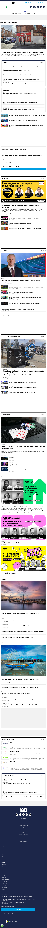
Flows (11, 767)
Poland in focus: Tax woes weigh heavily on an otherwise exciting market (25, 228)
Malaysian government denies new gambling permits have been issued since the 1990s (22, 83)
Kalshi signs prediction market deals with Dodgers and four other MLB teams (20, 704)
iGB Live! (3, 875)
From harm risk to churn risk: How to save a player (13, 542)
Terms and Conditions (18, 925)
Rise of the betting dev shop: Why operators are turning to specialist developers (21, 155)
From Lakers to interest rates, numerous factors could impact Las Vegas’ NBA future (22, 631)
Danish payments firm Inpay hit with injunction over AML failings (17, 637)
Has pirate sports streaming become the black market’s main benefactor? (17, 309)
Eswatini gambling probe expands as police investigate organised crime (18, 109)
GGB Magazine (4, 887)
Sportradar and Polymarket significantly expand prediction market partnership (20, 792)
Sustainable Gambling (5, 369)
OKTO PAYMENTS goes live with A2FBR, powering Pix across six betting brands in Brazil (21, 79)
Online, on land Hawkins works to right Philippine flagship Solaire (23, 120)
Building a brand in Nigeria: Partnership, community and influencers (23, 218)
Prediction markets (5, 703)
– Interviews (16, 121)
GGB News (3, 885)
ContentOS (23, 11)
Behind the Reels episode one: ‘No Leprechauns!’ (13, 149)
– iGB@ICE (16, 383)
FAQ (2, 866)
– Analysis (9, 162)
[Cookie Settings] (2, 925)
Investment (3, 630)
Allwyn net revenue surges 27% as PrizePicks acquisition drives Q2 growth (19, 74)
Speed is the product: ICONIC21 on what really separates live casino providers (20, 102)
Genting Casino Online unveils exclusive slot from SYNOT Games (17, 783)
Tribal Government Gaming (6, 891)
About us (3, 862)
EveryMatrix (12, 747)
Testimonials (3, 870)
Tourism (3, 159)
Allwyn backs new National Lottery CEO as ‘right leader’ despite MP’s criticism (19, 93)
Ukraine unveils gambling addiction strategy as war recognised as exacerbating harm (21, 66)
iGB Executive (4, 881)
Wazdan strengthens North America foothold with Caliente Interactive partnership (21, 787)
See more (41, 62)
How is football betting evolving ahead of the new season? (14, 314)
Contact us (3, 864)
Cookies (11, 925)
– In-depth (9, 156)
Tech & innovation (24, 841)
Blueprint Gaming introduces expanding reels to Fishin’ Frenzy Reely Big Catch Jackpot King (23, 796)
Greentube (12, 756)
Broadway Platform (14, 751)
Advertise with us (4, 868)
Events (2, 852)
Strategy (24, 839)
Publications (27, 13)
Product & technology (5, 153)
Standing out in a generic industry (16, 464)
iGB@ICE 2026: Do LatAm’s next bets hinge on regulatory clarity (22, 392)
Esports (23, 820)
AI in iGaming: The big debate (8, 573)
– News (8, 67)
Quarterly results (4, 624)
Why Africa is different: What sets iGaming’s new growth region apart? (22, 506)
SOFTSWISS (12, 761)
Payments (3, 635)
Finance (4, 69)
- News (7, 897)
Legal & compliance (6, 82)
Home (2, 849)
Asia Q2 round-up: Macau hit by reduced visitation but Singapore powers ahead (21, 625)
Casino (10, 119)
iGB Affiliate (3, 877)
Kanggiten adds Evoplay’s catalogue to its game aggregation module (18, 779)
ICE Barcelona (4, 883)
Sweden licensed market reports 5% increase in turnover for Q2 (16, 70)
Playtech (12, 742)
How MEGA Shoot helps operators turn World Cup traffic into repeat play (24, 458)
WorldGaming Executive (16, 13)
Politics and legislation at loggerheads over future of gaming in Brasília (24, 303)
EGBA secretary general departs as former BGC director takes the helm (18, 97)
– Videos (8, 150)
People (4, 92)
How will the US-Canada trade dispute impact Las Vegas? (15, 161)
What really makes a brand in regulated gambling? (20, 223)
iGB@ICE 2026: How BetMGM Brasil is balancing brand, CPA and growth (24, 387)
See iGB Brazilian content (12, 7)
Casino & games (23, 818)
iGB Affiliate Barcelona (5, 879)
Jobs (34, 13)
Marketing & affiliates (13, 386)
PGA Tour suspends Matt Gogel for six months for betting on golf (17, 699)
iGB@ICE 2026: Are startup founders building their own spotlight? (23, 382)
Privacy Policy (5, 925)
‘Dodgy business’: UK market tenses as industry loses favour (22, 52)
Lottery (23, 827)
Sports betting (4, 697)
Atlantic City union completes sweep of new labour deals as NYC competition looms (27, 115)
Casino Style (3, 889)
